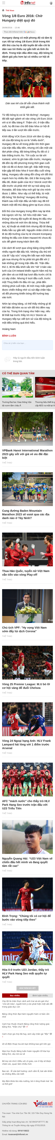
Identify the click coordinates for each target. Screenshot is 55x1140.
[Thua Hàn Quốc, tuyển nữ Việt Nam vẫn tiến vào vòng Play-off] (27, 549)
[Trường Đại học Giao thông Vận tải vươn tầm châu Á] (17, 387)
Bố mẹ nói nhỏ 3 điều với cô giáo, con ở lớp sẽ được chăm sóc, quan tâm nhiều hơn (26, 1062)
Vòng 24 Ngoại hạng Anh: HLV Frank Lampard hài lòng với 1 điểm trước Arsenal (26, 744)
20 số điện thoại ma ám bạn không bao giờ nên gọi (26, 1044)
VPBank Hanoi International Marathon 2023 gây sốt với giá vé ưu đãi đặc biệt (27, 454)
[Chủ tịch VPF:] (27, 606)
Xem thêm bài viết (27, 988)
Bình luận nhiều (40, 995)
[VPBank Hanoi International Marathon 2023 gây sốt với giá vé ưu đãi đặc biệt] (27, 429)
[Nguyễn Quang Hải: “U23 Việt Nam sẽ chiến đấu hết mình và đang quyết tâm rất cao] (27, 837)
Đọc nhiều (15, 995)
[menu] (3, 3)
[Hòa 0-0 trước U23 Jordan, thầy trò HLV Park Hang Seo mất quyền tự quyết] (27, 948)
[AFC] (27, 779)
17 (26, 1026)
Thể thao (10, 10)
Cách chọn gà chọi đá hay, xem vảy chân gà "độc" (25, 1034)
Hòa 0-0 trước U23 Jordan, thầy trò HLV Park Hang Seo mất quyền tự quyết (25, 973)
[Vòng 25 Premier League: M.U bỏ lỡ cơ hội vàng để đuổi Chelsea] (27, 663)
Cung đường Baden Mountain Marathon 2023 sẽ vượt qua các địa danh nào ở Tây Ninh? (25, 514)
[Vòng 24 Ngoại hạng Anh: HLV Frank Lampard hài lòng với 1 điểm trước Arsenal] (27, 719)
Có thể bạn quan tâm (18, 373)
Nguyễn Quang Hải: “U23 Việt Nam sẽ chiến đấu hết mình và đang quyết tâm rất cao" (27, 862)
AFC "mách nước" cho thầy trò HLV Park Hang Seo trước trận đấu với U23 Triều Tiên (26, 805)
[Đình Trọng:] (27, 894)
